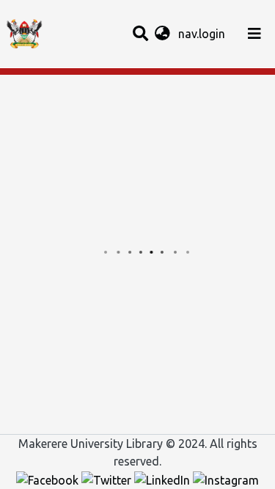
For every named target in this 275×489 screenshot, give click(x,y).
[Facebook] (48, 478)
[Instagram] (226, 478)
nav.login (203, 33)
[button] (162, 34)
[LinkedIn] (163, 478)
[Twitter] (107, 478)
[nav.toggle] (254, 33)
